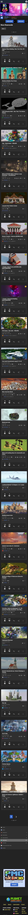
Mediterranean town (7, 515)
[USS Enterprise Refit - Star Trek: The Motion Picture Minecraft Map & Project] (14, 104)
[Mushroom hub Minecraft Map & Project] (14, 415)
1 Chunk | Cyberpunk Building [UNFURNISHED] (9, 299)
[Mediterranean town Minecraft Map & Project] (14, 508)
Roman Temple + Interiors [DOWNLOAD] (12, 236)
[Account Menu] (26, 1)
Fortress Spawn (6, 764)
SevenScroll (6, 210)
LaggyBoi (5, 520)
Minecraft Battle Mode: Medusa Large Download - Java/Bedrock (12, 174)
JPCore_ (5, 85)
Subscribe (9, 21)
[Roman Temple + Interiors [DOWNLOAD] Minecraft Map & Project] (14, 229)
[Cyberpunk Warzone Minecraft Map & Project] (14, 633)
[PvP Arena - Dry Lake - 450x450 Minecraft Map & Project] (14, 323)
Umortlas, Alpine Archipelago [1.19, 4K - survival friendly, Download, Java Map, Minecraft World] (12, 609)
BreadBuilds (6, 738)
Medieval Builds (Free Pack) (9, 81)
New (3, 28)
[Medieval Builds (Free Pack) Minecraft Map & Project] (14, 73)
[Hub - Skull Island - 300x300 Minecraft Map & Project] (14, 136)
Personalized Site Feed (7, 845)
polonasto (5, 550)
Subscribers (15, 835)
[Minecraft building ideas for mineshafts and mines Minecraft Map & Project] (14, 445)
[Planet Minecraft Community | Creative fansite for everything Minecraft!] (14, 900)
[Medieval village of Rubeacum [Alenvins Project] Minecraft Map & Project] (14, 569)
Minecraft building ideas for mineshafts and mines (13, 453)
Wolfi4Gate (6, 427)
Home (4, 827)
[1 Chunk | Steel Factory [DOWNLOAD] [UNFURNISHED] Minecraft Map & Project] (14, 259)
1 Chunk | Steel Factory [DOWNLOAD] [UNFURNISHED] (11, 267)
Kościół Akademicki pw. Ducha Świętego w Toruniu (13, 671)
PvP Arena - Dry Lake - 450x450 (10, 330)
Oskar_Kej (5, 677)
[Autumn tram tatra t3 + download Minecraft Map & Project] (14, 538)
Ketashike (5, 273)
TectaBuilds (6, 707)
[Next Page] (16, 817)
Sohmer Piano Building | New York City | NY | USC (13, 49)
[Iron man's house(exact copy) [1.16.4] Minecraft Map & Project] (14, 354)
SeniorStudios (6, 768)
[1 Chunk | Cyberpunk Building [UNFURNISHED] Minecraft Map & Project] (14, 291)
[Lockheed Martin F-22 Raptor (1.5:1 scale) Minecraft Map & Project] (14, 477)
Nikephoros (6, 241)
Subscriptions (15, 837)
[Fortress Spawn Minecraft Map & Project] (14, 756)
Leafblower (6, 489)
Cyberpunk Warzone (7, 640)
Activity (4, 848)
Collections (15, 832)
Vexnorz (5, 800)
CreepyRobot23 (7, 117)
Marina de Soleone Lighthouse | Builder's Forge (12, 795)
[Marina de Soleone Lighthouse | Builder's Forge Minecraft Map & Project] (14, 787)
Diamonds (15, 840)
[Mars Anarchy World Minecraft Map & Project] (14, 384)
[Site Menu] (1, 1)
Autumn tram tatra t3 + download (10, 546)
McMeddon (6, 614)
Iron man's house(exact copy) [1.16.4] (11, 361)
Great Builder (6, 366)
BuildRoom (6, 645)
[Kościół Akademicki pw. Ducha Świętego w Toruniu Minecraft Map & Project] (14, 663)
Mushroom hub (6, 422)
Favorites (15, 842)
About (4, 829)
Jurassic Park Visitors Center (9, 206)
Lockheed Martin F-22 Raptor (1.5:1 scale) (13, 484)
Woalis (6, 17)
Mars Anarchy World (7, 392)
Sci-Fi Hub (4, 733)
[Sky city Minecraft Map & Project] (14, 695)
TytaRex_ (5, 582)
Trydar (5, 396)
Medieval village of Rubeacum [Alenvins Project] (12, 577)
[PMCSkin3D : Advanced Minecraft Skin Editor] (14, 886)
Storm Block (6, 148)
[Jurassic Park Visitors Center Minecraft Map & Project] (14, 198)
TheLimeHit (6, 55)
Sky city (4, 703)
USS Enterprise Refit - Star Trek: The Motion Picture (13, 112)
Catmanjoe (6, 180)
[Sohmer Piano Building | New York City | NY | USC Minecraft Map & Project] (14, 41)
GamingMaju (6, 459)
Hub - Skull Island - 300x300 (9, 143)
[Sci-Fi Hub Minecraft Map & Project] (14, 726)
